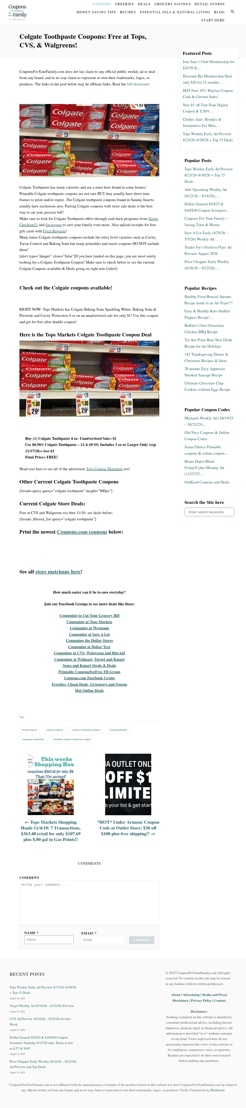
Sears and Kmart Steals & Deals (89, 665)
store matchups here (58, 571)
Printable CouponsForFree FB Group (89, 672)
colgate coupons (54, 729)
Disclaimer (181, 1000)
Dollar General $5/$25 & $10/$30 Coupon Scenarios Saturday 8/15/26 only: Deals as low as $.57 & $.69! (41, 1043)
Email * (89, 933)
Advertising (191, 994)
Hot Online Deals (89, 690)
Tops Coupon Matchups (104, 468)
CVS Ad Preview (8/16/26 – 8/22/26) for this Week (40, 1021)
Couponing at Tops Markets (89, 622)
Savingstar (53, 224)
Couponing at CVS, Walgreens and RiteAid (89, 653)
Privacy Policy (201, 1000)
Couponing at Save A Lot (89, 634)
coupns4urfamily (118, 729)
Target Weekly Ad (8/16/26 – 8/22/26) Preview (42, 1005)
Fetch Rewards (54, 231)
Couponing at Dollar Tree (89, 647)
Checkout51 (28, 224)
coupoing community (33, 739)
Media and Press (214, 994)
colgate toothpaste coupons (86, 729)
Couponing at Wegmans (89, 628)
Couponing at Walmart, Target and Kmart (89, 659)
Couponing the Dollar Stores (89, 640)
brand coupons (29, 729)
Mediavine (217, 1090)
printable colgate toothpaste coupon (72, 739)
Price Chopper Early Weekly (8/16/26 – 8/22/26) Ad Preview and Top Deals (43, 1064)
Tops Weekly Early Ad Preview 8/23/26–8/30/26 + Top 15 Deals (43, 990)
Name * (31, 932)
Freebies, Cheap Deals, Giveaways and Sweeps (89, 684)
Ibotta (153, 218)
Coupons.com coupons (82, 531)
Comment (29, 877)
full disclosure (138, 84)
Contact (220, 1000)
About (176, 994)
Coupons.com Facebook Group (89, 678)
